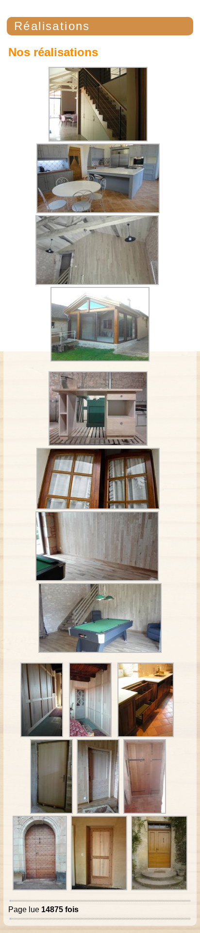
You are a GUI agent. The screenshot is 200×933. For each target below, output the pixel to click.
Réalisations (52, 25)
